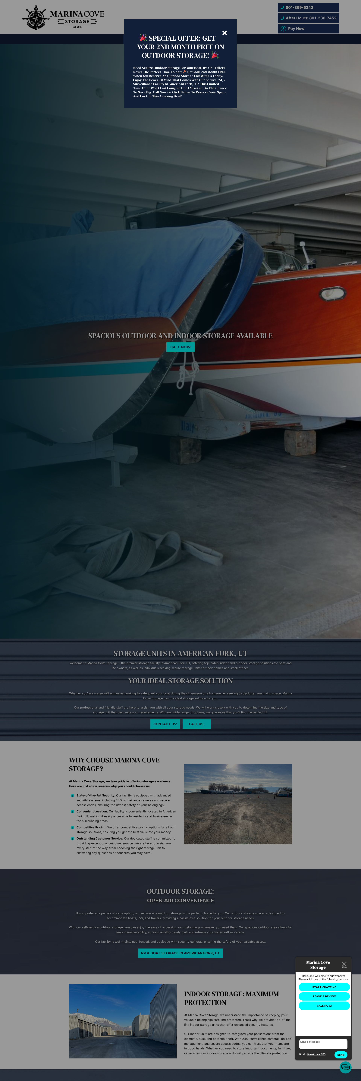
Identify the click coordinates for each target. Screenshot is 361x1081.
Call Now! (324, 1005)
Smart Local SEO (316, 1054)
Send (341, 1054)
